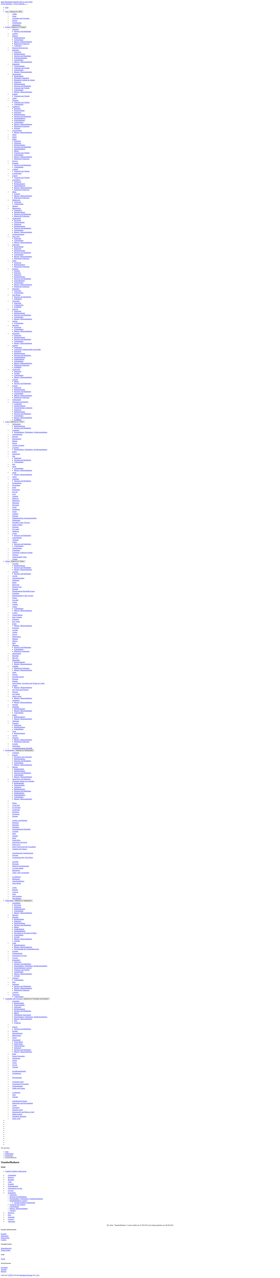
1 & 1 (37, 1275)
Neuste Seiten (5, 1250)
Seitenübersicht (6, 1248)
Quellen (3, 1240)
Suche (3, 1259)
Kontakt (3, 1234)
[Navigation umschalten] (27, 4)
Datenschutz (5, 1238)
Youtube (4, 1269)
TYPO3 (10, 1275)
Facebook (4, 1267)
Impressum (4, 1236)
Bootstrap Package (26, 1275)
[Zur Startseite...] (13, 4)
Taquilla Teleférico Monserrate (15, 1171)
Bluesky (4, 1271)
